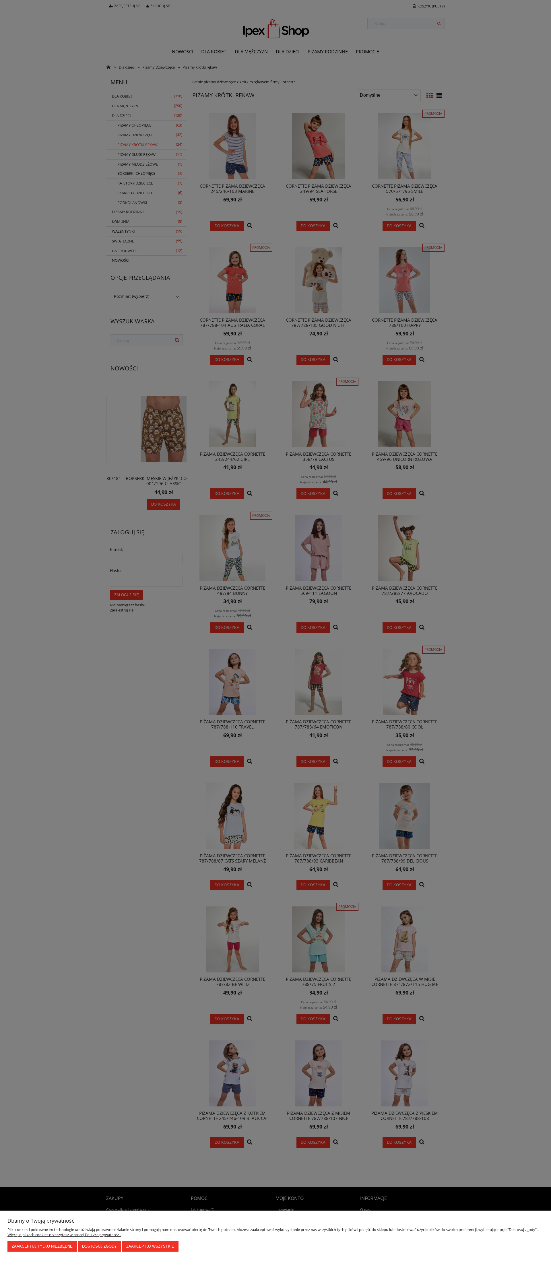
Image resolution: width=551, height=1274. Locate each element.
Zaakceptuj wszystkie (150, 1246)
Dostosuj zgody (99, 1246)
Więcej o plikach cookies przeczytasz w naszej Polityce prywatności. (64, 1234)
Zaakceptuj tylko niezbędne (42, 1246)
